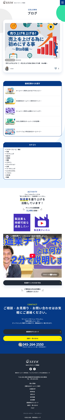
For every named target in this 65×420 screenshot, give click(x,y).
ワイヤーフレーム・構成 (13, 149)
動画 (7, 177)
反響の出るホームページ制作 (32, 386)
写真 (7, 151)
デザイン (8, 162)
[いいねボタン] (55, 68)
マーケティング (10, 168)
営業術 (8, 158)
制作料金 (32, 391)
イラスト (8, 173)
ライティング (10, 154)
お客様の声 (32, 389)
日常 (7, 166)
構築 (7, 160)
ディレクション (10, 164)
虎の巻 (8, 175)
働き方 (8, 156)
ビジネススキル (10, 171)
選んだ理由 (32, 383)
